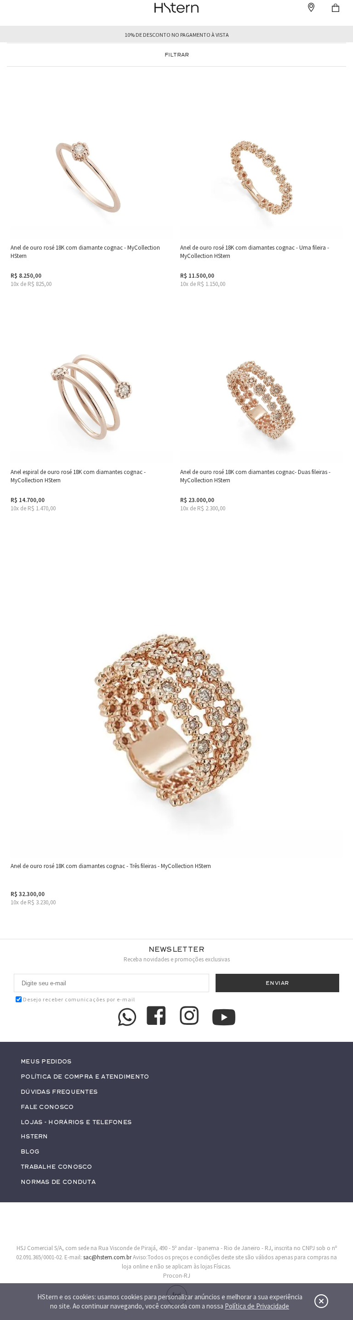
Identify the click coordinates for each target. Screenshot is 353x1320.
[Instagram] (190, 1017)
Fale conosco (47, 1107)
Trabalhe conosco (56, 1167)
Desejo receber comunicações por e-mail (79, 999)
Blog (30, 1151)
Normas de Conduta (58, 1182)
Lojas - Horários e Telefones (76, 1122)
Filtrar (177, 54)
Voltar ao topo (328, 1243)
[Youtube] (223, 1017)
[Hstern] (176, 7)
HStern (34, 1136)
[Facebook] (157, 1017)
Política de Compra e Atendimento (85, 1077)
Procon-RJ (176, 1276)
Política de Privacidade (257, 1306)
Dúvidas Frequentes (59, 1092)
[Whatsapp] (127, 1017)
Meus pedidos (46, 1061)
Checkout (335, 8)
